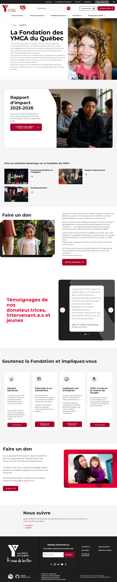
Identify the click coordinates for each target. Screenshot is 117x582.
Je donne (9, 488)
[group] (17, 401)
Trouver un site (105, 8)
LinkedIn (28, 528)
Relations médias (104, 550)
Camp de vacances (37, 16)
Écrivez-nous (17, 425)
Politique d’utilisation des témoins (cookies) (53, 579)
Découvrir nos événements (44, 424)
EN (114, 2)
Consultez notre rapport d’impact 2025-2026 (25, 127)
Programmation (86, 8)
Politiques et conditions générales (50, 575)
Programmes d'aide (95, 16)
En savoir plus (100, 425)
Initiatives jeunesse (58, 16)
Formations (77, 16)
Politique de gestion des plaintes (50, 577)
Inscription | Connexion (63, 2)
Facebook (29, 525)
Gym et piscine (17, 16)
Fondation (87, 2)
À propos (49, 2)
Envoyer (69, 555)
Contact (77, 2)
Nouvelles (85, 550)
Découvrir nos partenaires (72, 424)
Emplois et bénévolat (86, 554)
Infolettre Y (86, 547)
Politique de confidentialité (48, 573)
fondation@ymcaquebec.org (22, 481)
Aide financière (104, 547)
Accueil (14, 25)
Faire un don (100, 2)
